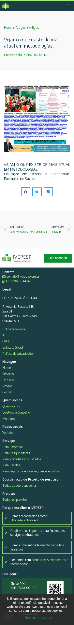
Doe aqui (8, 380)
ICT (4, 335)
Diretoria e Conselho (16, 412)
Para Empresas (12, 447)
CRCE (6, 341)
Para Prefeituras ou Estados (21, 459)
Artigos (21, 28)
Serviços (8, 374)
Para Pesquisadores (16, 453)
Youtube (8, 433)
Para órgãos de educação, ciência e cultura (31, 471)
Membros (9, 418)
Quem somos (11, 406)
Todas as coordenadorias (19, 485)
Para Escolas (11, 465)
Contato (7, 392)
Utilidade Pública (13, 329)
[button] (68, 5)
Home (8, 28)
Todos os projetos (15, 500)
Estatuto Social (12, 347)
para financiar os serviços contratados (37, 533)
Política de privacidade (17, 354)
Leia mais (46, 617)
